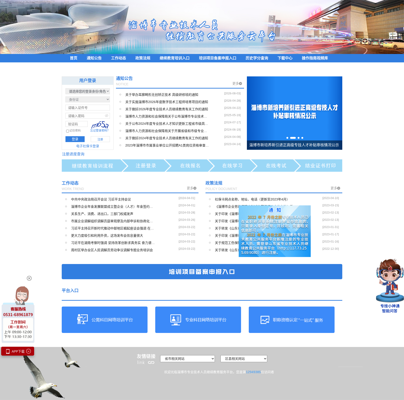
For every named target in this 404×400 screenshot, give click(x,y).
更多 (237, 83)
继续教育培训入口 (175, 58)
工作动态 (118, 58)
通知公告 (94, 58)
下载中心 (285, 58)
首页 (73, 58)
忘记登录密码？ (100, 130)
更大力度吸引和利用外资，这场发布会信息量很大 (107, 235)
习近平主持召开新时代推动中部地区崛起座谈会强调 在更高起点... (113, 228)
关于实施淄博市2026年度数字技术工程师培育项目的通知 (166, 102)
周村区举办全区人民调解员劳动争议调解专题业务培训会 (112, 250)
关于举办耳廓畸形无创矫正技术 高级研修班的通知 (161, 94)
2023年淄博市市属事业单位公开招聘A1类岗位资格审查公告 (167, 145)
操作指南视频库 (315, 58)
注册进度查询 (73, 154)
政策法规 (142, 58)
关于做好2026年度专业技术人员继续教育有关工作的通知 (166, 109)
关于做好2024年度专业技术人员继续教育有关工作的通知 (166, 138)
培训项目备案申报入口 (217, 58)
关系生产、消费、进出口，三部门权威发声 (102, 214)
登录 (75, 139)
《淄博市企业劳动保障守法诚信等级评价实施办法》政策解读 (257, 206)
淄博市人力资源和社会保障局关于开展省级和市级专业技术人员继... (167, 131)
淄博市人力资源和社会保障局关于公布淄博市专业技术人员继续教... (167, 116)
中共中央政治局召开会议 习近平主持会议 (101, 199)
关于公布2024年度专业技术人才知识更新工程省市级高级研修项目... (167, 123)
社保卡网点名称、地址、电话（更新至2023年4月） (252, 199)
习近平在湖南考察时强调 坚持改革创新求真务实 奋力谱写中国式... (113, 243)
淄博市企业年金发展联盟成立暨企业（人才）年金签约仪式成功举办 (113, 206)
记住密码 (75, 130)
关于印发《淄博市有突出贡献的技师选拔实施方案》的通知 (257, 214)
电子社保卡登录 (87, 146)
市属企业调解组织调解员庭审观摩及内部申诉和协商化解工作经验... (113, 221)
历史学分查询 (257, 58)
